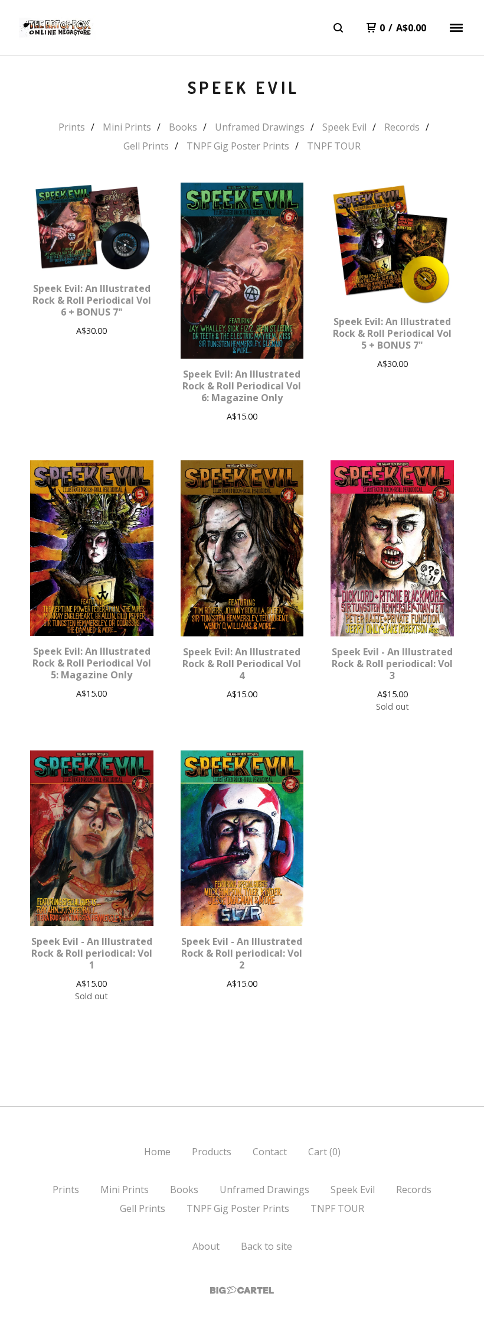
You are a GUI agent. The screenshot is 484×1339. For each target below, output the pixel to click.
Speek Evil (344, 127)
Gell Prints (146, 145)
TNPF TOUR (334, 145)
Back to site (266, 1246)
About (206, 1246)
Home (157, 1151)
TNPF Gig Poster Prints (238, 145)
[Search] (338, 27)
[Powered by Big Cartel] (242, 1290)
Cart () (324, 1151)
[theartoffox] (57, 28)
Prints (71, 127)
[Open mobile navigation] (456, 28)
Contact (270, 1151)
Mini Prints (127, 127)
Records (402, 127)
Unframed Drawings (260, 127)
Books (183, 127)
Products (211, 1151)
